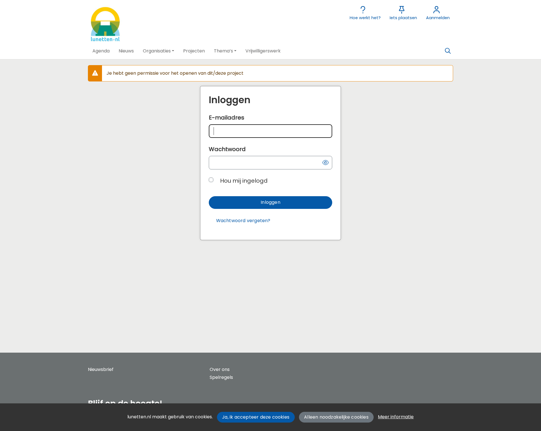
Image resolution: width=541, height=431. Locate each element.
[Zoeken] (447, 51)
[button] (101, 51)
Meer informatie (396, 417)
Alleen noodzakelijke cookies (336, 417)
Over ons (220, 369)
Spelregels (221, 377)
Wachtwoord (227, 149)
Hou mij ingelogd (244, 181)
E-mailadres (226, 117)
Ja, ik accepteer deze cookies (255, 417)
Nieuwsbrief (101, 369)
